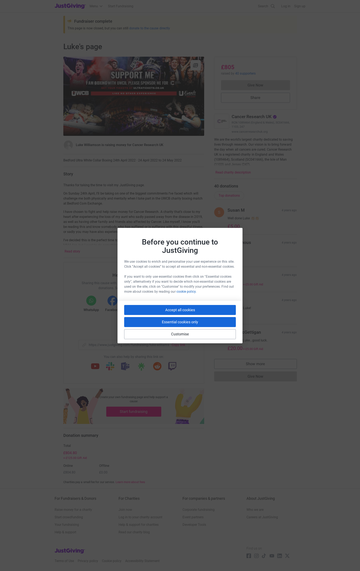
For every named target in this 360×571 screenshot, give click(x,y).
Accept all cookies (180, 310)
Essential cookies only (180, 322)
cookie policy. (186, 292)
